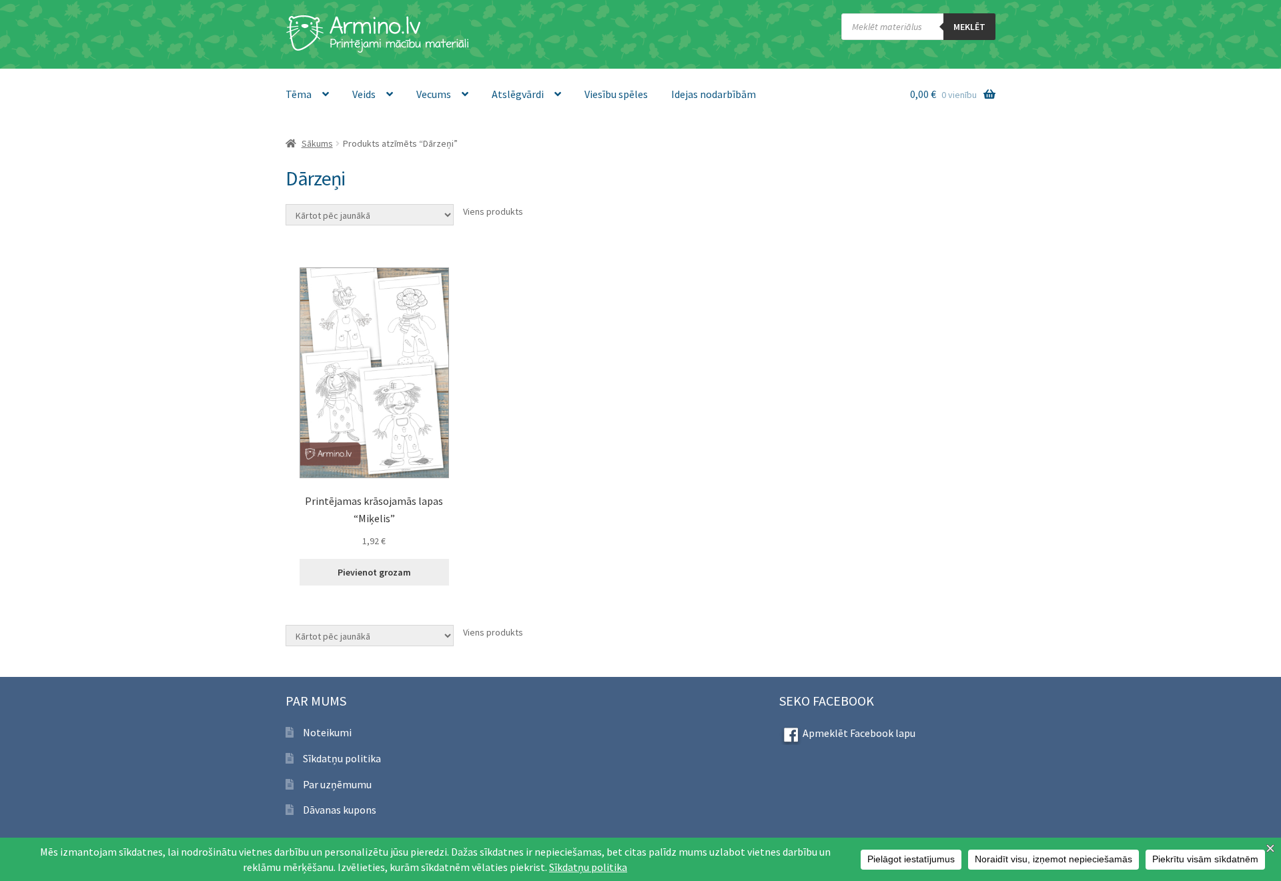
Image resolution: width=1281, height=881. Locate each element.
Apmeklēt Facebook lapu (859, 733)
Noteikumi (327, 732)
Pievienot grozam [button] (374, 572)
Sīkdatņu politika (342, 758)
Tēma (299, 94)
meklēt (969, 27)
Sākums (317, 143)
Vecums (433, 94)
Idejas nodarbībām (713, 94)
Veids (364, 94)
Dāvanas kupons (339, 809)
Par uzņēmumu (337, 784)
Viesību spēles (616, 94)
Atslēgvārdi (518, 94)
